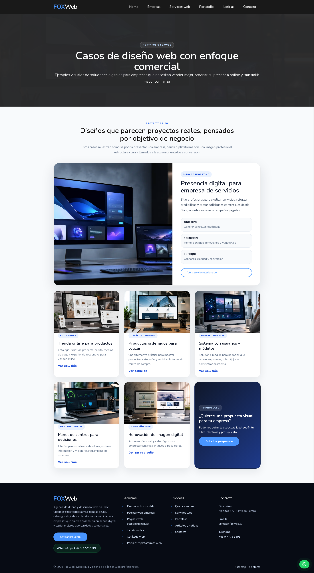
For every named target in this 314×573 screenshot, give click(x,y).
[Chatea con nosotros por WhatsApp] (304, 564)
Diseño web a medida (140, 506)
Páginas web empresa (141, 513)
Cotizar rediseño (141, 453)
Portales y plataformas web (144, 543)
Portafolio (206, 7)
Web (65, 7)
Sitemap (241, 567)
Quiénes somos (184, 506)
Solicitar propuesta (219, 441)
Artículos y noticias (186, 525)
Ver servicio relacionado (202, 272)
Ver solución (67, 366)
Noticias (228, 7)
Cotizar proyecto (70, 537)
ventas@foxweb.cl (230, 524)
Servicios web (180, 7)
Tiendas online (136, 530)
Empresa (153, 7)
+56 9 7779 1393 (229, 537)
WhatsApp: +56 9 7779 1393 (77, 548)
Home (133, 7)
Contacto (249, 7)
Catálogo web (136, 537)
